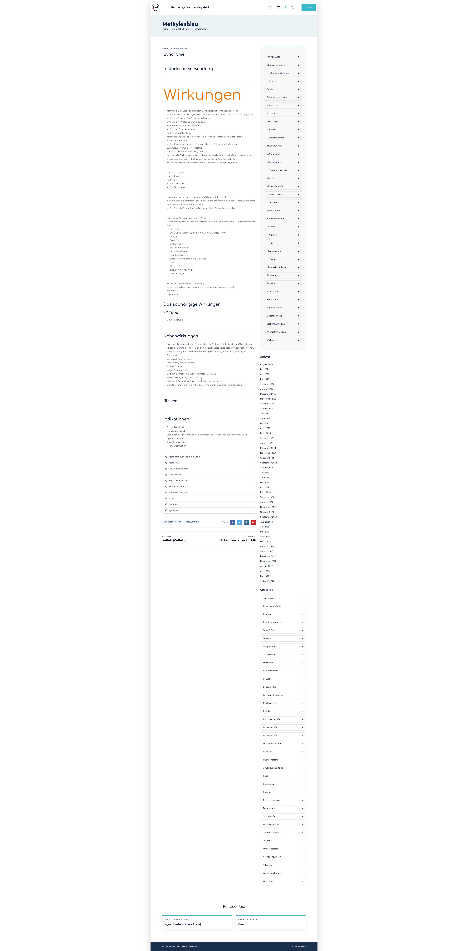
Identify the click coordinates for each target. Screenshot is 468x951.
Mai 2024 (264, 483)
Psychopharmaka (278, 170)
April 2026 (265, 374)
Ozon (241, 924)
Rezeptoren (272, 292)
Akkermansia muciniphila (238, 539)
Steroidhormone (277, 138)
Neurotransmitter (276, 219)
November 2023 (268, 507)
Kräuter (273, 235)
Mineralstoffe (275, 194)
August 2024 (266, 468)
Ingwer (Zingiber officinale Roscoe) (183, 924)
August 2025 (266, 409)
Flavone (273, 259)
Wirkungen (272, 340)
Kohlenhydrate (274, 146)
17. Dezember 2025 (179, 48)
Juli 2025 (264, 414)
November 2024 (268, 453)
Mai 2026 (264, 369)
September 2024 (268, 463)
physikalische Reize (277, 267)
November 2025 (268, 399)
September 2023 (268, 517)
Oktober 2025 (267, 404)
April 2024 (265, 487)
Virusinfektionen (178, 469)
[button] (209, 457)
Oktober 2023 (267, 512)
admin (165, 48)
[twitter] (239, 522)
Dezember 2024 (268, 448)
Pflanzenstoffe (274, 251)
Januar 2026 (266, 389)
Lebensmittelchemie (279, 73)
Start (173, 7)
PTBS (172, 498)
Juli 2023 (264, 527)
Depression (175, 474)
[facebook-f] (232, 522)
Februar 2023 (267, 547)
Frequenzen (273, 113)
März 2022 (265, 576)
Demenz (173, 504)
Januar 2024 (266, 502)
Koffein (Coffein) (174, 539)
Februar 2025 (267, 438)
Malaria (173, 463)
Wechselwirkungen (276, 332)
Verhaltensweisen (276, 324)
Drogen (270, 89)
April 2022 (265, 571)
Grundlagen (273, 122)
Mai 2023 (264, 532)
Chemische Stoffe (172, 522)
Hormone (272, 130)
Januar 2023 (266, 551)
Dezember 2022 (268, 556)
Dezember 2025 (268, 394)
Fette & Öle (272, 105)
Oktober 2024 (267, 458)
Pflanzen (271, 227)
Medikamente (274, 162)
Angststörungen (178, 492)
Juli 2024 (264, 473)
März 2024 (265, 492)
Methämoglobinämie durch (184, 457)
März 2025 (265, 433)
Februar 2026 (267, 384)
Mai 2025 (264, 423)
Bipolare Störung (178, 480)
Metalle (270, 178)
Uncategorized (201, 7)
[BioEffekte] (155, 7)
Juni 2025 (265, 419)
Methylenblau (192, 522)
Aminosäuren (274, 57)
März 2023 (265, 542)
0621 (293, 8)
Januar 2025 (266, 443)
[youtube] (253, 522)
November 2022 (268, 561)
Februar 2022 (267, 581)
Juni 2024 (265, 478)
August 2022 (266, 566)
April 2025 (265, 428)
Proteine (271, 283)
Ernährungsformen (277, 97)
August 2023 (266, 522)
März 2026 (265, 379)
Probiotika (272, 275)
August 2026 (266, 364)
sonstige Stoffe (274, 308)
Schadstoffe (273, 300)
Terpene (273, 81)
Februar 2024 (267, 497)
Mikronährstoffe (275, 186)
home (309, 7)
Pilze (271, 243)
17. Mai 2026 (252, 919)
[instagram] (246, 522)
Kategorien (184, 7)
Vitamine (273, 202)
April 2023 (265, 537)
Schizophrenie (177, 486)
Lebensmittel (273, 154)
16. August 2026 (180, 919)
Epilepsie (174, 510)
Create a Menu (299, 946)
